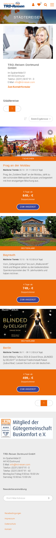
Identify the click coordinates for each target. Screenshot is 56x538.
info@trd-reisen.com (25, 82)
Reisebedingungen (13, 513)
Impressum (10, 518)
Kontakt (8, 529)
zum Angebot (28, 207)
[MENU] (52, 5)
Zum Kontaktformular (19, 87)
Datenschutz (10, 524)
